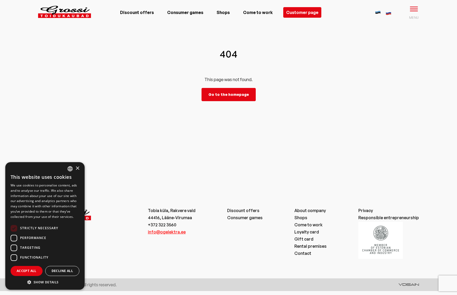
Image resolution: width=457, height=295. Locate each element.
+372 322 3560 (162, 224)
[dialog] (45, 226)
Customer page (302, 12)
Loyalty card (306, 232)
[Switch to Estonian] (378, 12)
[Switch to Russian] (388, 12)
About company (310, 210)
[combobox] (70, 168)
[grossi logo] (64, 20)
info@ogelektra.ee (167, 232)
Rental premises (310, 246)
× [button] (77, 168)
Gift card (303, 239)
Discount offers (137, 12)
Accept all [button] (26, 271)
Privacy (365, 210)
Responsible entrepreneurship (388, 217)
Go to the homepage (228, 94)
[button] (45, 281)
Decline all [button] (62, 271)
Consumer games (185, 12)
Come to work (258, 12)
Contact (302, 253)
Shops (223, 12)
